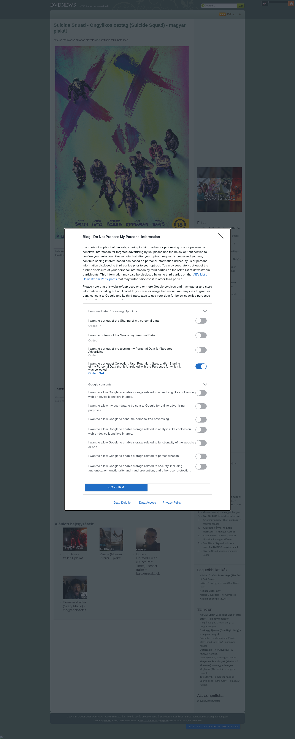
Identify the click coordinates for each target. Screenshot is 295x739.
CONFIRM (116, 487)
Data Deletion (123, 502)
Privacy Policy (172, 502)
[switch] (201, 321)
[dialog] (147, 369)
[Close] (222, 237)
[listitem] (147, 311)
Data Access (147, 502)
